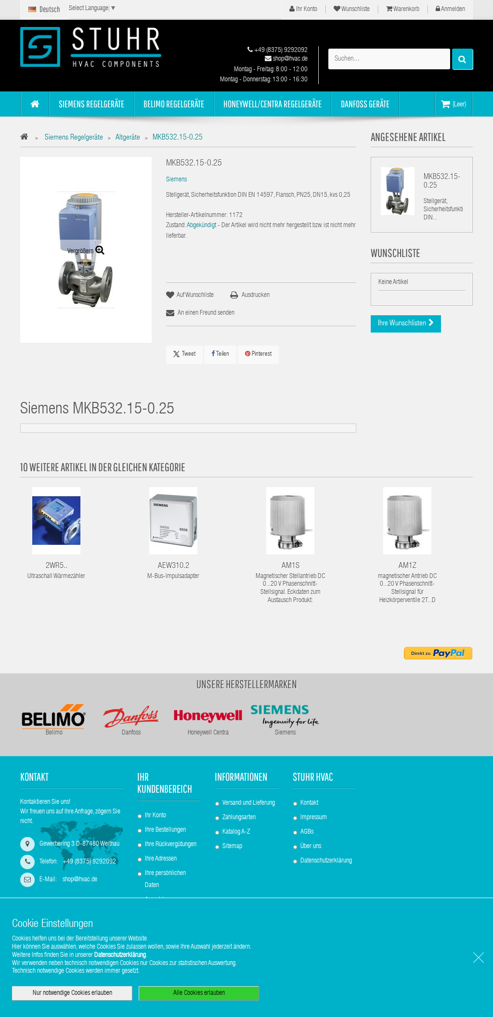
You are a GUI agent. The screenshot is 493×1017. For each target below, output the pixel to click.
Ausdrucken (256, 295)
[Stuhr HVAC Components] (90, 47)
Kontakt (309, 803)
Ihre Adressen (161, 859)
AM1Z (407, 566)
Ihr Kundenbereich (164, 782)
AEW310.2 (173, 566)
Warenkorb (405, 9)
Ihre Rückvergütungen (170, 844)
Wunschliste (355, 9)
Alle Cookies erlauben (199, 993)
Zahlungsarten (239, 817)
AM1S (290, 566)
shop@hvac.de (290, 59)
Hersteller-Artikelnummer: (197, 215)
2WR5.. (56, 566)
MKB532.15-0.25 (442, 182)
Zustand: (176, 225)
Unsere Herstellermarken (246, 684)
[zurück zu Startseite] (26, 138)
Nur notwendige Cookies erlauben (72, 993)
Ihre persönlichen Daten (165, 879)
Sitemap (232, 846)
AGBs (306, 832)
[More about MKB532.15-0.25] (398, 191)
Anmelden (452, 9)
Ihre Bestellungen (165, 830)
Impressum (313, 817)
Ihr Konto (306, 9)
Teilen (222, 354)
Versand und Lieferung (248, 803)
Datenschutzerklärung (326, 861)
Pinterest (261, 354)
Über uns (310, 846)
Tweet (188, 354)
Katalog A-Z (236, 832)
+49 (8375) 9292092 (280, 50)
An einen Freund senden (206, 313)
